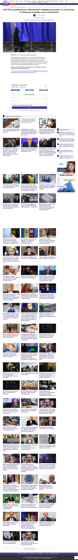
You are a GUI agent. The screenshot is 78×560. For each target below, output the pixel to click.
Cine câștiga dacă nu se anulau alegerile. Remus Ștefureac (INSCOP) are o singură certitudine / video (28, 241)
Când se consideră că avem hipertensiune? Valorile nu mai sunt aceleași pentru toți (10, 428)
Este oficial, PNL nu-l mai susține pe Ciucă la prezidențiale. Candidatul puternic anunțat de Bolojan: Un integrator (47, 375)
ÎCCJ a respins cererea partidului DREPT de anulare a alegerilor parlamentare (29, 410)
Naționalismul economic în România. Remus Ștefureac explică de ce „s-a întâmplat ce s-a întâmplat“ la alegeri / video (11, 241)
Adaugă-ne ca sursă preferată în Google (33, 20)
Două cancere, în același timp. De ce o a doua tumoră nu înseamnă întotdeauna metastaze (11, 186)
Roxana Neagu (42, 15)
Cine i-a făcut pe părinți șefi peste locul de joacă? (29, 373)
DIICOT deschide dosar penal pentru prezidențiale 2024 (10, 542)
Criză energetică (27, 1)
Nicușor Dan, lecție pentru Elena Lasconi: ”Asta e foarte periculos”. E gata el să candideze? (47, 446)
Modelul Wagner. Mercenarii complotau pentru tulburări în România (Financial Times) (46, 336)
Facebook (16, 90)
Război (21, 1)
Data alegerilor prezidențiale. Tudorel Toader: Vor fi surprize (46, 427)
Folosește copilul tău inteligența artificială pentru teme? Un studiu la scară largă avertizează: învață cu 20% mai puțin (29, 296)
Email (44, 90)
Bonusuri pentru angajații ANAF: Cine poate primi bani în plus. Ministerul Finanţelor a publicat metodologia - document (47, 131)
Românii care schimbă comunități (52, 1)
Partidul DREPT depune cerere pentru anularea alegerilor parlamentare (10, 524)
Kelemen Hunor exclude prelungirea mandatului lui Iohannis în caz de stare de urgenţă (46, 487)
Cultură (66, 1)
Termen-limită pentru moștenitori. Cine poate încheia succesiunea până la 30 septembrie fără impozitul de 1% (47, 393)
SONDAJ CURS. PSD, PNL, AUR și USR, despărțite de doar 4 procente (28, 4)
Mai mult (45, 2)
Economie (34, 1)
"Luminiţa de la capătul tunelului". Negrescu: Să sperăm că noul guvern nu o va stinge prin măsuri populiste (47, 241)
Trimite (29, 107)
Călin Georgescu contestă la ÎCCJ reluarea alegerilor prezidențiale (47, 257)
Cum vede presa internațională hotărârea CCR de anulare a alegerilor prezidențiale (46, 506)
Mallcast (40, 2)
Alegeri (19, 7)
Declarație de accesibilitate (54, 553)
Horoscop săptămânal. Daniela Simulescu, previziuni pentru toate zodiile (66, 151)
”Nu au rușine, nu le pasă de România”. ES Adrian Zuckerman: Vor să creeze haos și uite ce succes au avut (11, 411)
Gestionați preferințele (40, 553)
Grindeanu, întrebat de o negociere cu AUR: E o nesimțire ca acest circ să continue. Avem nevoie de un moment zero (66, 145)
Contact (46, 553)
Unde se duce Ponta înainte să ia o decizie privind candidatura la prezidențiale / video (29, 150)
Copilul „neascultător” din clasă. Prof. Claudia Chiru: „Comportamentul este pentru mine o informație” (29, 447)
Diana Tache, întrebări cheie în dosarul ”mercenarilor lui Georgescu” (10, 392)
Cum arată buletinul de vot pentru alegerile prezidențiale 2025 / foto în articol (11, 131)
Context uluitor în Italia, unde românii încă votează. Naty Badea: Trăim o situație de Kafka (29, 506)
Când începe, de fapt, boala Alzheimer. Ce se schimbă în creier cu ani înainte (10, 355)
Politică (17, 1)
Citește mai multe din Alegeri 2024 (29, 548)
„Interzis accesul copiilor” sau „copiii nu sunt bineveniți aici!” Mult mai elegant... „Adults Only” (29, 205)
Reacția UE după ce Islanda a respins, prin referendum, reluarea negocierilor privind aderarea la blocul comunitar (67, 140)
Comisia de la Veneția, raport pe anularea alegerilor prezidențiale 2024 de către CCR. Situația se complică (47, 187)
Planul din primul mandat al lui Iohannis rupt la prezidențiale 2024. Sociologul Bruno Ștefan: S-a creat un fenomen (11, 206)
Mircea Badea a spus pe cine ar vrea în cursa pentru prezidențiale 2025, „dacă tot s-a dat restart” (11, 375)
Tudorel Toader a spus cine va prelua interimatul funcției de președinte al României (46, 524)
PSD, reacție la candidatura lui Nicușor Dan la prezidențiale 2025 (29, 257)
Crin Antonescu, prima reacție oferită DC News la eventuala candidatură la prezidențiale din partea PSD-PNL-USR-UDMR (47, 296)
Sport (30, 2)
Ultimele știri (11, 1)
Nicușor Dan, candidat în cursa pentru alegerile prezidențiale (29, 277)
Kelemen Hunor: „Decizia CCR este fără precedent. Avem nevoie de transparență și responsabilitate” (11, 506)
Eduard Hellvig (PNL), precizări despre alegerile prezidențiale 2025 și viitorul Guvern (11, 336)
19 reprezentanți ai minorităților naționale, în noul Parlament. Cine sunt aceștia (29, 392)
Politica (16, 7)
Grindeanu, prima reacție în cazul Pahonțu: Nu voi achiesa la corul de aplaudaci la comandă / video (66, 157)
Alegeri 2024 (23, 7)
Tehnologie (35, 2)
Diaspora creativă (40, 1)
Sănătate (62, 1)
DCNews (5, 2)
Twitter (30, 90)
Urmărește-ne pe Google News (48, 20)
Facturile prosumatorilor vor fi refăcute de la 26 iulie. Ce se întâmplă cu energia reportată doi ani (47, 315)
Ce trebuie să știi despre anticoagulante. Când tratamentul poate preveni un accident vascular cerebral (11, 278)
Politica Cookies (31, 553)
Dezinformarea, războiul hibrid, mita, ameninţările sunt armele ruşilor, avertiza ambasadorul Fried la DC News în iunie (47, 278)
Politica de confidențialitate (22, 553)
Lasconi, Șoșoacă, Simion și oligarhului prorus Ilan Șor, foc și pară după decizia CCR (29, 543)
